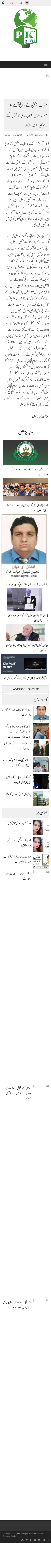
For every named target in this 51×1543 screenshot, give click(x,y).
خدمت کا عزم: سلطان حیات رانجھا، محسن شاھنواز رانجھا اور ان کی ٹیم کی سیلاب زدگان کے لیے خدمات (18, 731)
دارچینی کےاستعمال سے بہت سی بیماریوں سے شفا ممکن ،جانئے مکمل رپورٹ (18, 1093)
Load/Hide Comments (25, 689)
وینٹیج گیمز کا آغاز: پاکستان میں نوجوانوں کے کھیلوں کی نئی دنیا (25, 678)
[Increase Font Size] (9, 135)
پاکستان (35, 416)
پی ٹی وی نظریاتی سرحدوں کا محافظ (18, 794)
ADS (14, 1536)
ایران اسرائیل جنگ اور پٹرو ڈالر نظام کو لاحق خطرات (27, 584)
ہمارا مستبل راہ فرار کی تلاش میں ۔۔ (18, 823)
